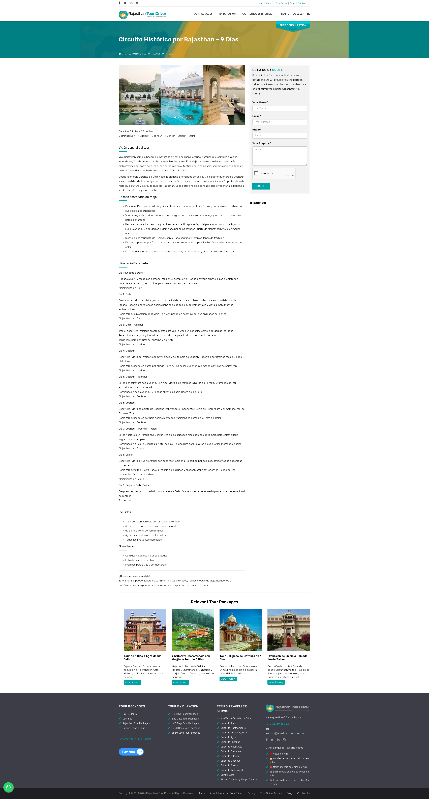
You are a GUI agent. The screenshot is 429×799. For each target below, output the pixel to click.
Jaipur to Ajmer (229, 679)
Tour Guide (281, 3)
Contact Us (304, 3)
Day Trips (127, 661)
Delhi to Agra (227, 717)
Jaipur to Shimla (229, 707)
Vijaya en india (281, 696)
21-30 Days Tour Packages (186, 675)
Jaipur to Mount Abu (231, 689)
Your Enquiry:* (261, 143)
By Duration (227, 13)
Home (260, 3)
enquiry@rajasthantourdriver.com (286, 675)
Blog (292, 3)
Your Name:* (260, 102)
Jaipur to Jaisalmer (231, 693)
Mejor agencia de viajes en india (290, 709)
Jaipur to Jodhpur (230, 703)
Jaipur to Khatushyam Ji (234, 675)
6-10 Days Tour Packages (185, 661)
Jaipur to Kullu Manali (232, 712)
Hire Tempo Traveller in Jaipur (236, 660)
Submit (261, 186)
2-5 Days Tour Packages (185, 656)
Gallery (251, 735)
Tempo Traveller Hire (295, 13)
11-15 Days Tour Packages (185, 665)
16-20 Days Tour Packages (186, 670)
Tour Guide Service (271, 735)
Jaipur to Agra (228, 665)
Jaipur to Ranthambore (233, 670)
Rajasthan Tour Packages (136, 665)
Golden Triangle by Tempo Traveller (239, 722)
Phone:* (257, 129)
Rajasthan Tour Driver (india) (135, 681)
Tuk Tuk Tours (129, 656)
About (269, 3)
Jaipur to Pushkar (230, 684)
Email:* (256, 116)
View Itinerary (132, 624)
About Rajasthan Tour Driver (226, 735)
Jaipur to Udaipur (230, 698)
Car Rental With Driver (258, 13)
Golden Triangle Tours (133, 670)
